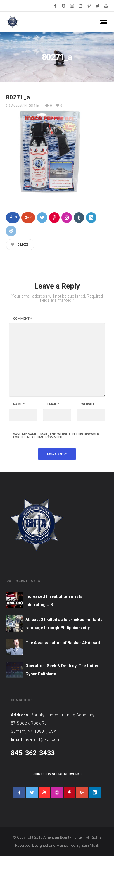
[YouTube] (106, 6)
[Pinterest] (89, 6)
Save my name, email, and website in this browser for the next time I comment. (56, 436)
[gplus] (82, 792)
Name (19, 404)
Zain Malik (90, 845)
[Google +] (63, 6)
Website (88, 404)
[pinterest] (69, 792)
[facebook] (19, 792)
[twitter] (32, 792)
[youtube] (44, 792)
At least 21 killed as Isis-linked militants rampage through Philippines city (64, 623)
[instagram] (57, 792)
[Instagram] (72, 6)
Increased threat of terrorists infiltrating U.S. (53, 600)
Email (53, 404)
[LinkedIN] (80, 6)
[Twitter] (97, 6)
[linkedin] (95, 792)
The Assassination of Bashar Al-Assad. (63, 642)
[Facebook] (55, 6)
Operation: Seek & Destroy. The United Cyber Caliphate (62, 669)
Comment (22, 318)
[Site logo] (12, 22)
